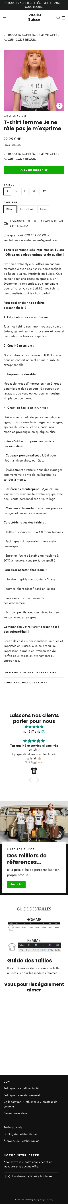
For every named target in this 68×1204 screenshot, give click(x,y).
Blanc (9, 209)
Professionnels (13, 1127)
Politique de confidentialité (21, 1088)
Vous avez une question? (26, 682)
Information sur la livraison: (31, 672)
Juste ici (16, 884)
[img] (34, 726)
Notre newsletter (22, 1155)
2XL (44, 191)
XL (34, 191)
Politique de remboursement (22, 1095)
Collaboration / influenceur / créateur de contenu (30, 1104)
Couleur (11, 202)
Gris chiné (26, 209)
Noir (43, 209)
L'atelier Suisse (34, 17)
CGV (7, 1082)
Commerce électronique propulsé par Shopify (34, 1199)
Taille (9, 184)
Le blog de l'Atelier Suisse (20, 1134)
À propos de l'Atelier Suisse (21, 1141)
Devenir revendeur (15, 1113)
